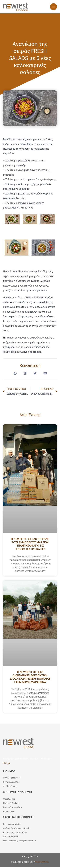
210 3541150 (12, 836)
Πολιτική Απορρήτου (12, 807)
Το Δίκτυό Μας (10, 786)
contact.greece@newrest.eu (22, 840)
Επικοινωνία (9, 811)
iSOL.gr (6, 763)
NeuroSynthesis (42, 862)
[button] (15, 373)
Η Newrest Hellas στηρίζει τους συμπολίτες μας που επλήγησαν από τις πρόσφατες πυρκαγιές (30, 544)
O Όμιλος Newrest (11, 777)
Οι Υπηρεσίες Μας (11, 781)
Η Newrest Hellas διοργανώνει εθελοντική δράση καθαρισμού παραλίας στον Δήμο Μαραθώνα (30, 677)
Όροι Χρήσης (9, 798)
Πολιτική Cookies (11, 803)
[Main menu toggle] (53, 6)
